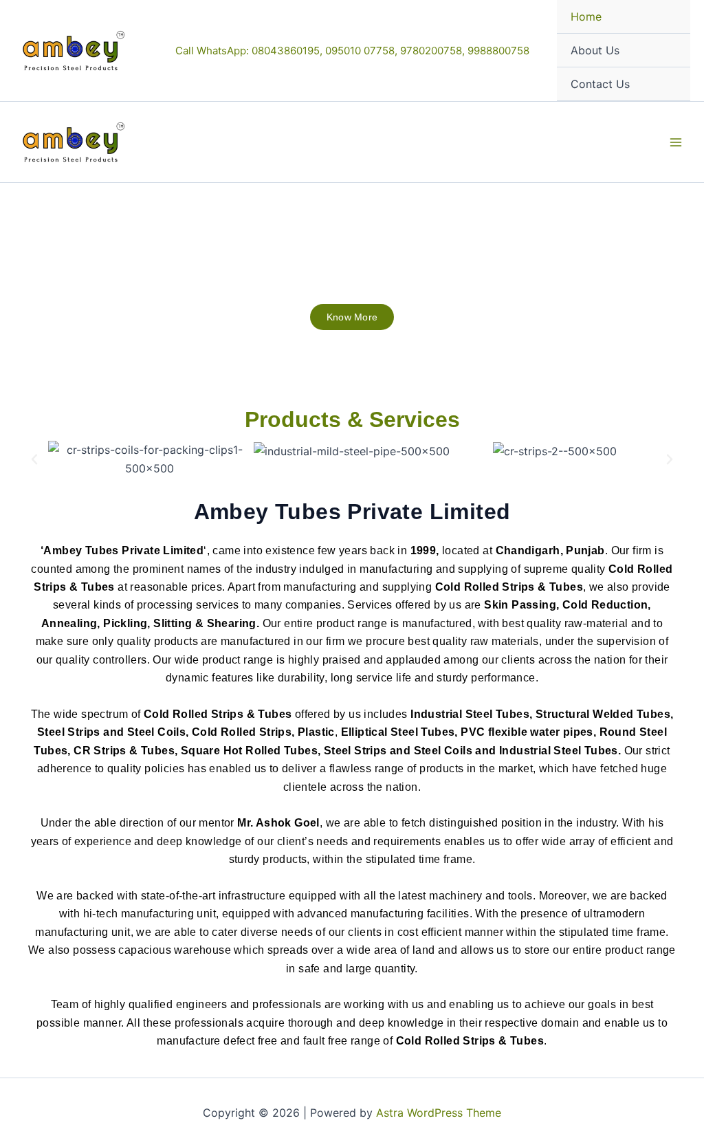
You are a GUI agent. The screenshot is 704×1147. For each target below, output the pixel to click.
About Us (595, 50)
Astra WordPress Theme (438, 1112)
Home (586, 16)
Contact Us (600, 84)
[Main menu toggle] (675, 141)
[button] (34, 459)
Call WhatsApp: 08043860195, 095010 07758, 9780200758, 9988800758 (352, 50)
